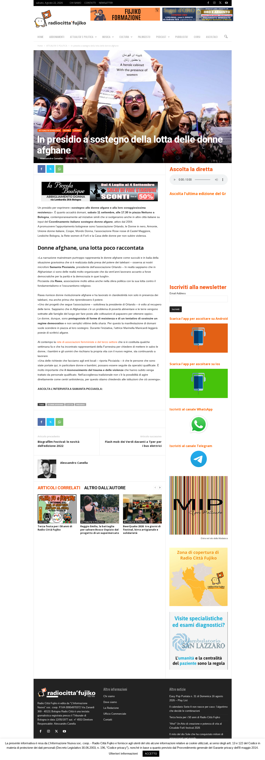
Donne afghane (55, 404)
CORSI (197, 37)
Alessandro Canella (51, 158)
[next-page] (160, 488)
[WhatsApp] (59, 169)
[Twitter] (220, 3)
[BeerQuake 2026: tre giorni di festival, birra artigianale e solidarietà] (142, 509)
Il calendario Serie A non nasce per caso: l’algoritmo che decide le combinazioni (198, 708)
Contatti (107, 719)
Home (40, 45)
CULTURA (124, 37)
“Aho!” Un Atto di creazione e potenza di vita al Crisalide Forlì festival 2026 (195, 725)
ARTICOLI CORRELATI (59, 487)
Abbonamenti (56, 37)
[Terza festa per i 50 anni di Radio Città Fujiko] (57, 509)
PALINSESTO (144, 37)
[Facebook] (208, 3)
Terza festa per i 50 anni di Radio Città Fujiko (55, 528)
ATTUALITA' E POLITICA (56, 45)
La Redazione (111, 707)
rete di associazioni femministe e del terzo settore (87, 342)
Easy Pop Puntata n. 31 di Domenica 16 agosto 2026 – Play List (196, 698)
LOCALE (77, 130)
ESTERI (67, 130)
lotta (70, 404)
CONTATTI (90, 2)
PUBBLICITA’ (181, 37)
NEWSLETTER (106, 2)
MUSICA (106, 37)
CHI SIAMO (75, 2)
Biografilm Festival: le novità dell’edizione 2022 (58, 444)
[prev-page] (155, 488)
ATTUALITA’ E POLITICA (81, 37)
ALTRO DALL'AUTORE (105, 487)
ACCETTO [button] (151, 753)
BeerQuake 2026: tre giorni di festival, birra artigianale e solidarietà (142, 530)
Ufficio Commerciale (114, 713)
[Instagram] (214, 3)
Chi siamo (109, 696)
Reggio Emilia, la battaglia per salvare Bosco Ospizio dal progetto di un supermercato (99, 530)
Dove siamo (110, 702)
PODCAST (161, 37)
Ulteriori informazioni (123, 753)
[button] (226, 37)
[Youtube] (226, 3)
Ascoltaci (211, 37)
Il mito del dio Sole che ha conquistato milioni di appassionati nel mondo (196, 736)
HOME (40, 37)
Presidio (80, 404)
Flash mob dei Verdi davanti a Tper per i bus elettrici (133, 444)
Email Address (178, 293)
